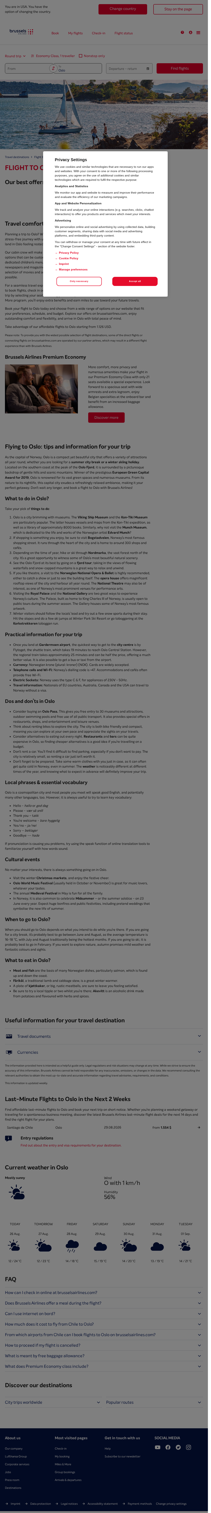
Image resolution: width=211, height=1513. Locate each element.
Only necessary (79, 281)
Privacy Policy (69, 252)
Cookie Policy (68, 258)
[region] (105, 224)
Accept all (135, 281)
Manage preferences (73, 269)
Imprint (64, 263)
